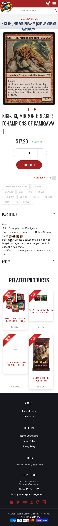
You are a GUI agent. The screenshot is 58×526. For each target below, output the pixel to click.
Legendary (9, 197)
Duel (21, 191)
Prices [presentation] (6, 261)
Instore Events (29, 411)
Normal (48, 197)
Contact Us (29, 416)
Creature (9, 191)
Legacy (40, 191)
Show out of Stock (42, 178)
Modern (23, 197)
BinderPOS (35, 517)
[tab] (29, 215)
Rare (7, 202)
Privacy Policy (29, 446)
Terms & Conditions (29, 436)
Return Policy (29, 441)
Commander (38, 186)
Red (16, 202)
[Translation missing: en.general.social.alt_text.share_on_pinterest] (35, 110)
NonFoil (36, 197)
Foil (30, 191)
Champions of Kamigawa (16, 186)
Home (23, 19)
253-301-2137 (32, 489)
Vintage (26, 202)
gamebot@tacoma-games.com (32, 494)
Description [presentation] (9, 214)
